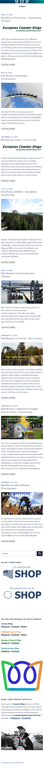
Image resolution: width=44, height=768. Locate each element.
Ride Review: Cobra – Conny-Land (18, 140)
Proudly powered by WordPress (12, 762)
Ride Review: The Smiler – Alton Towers (21, 338)
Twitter (24, 627)
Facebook (15, 627)
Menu (23, 6)
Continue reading (8, 64)
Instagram (5, 627)
